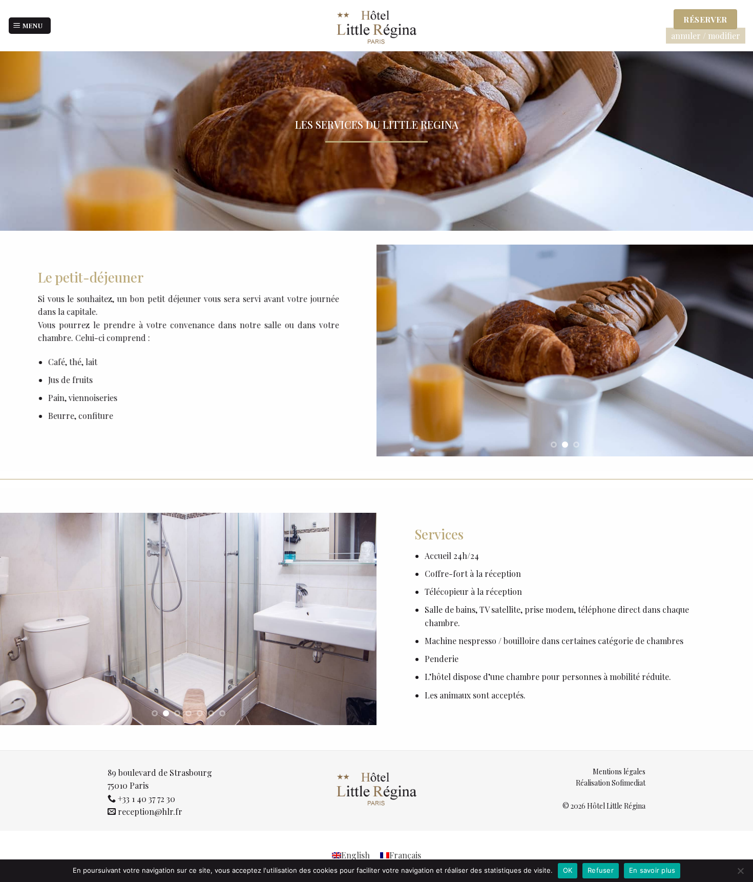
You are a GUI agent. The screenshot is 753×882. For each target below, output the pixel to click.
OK (568, 870)
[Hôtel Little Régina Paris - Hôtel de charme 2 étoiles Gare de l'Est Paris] (376, 25)
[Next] (732, 351)
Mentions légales (619, 771)
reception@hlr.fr (150, 811)
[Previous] (397, 351)
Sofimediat (628, 783)
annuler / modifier (705, 35)
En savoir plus (652, 870)
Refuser (601, 870)
